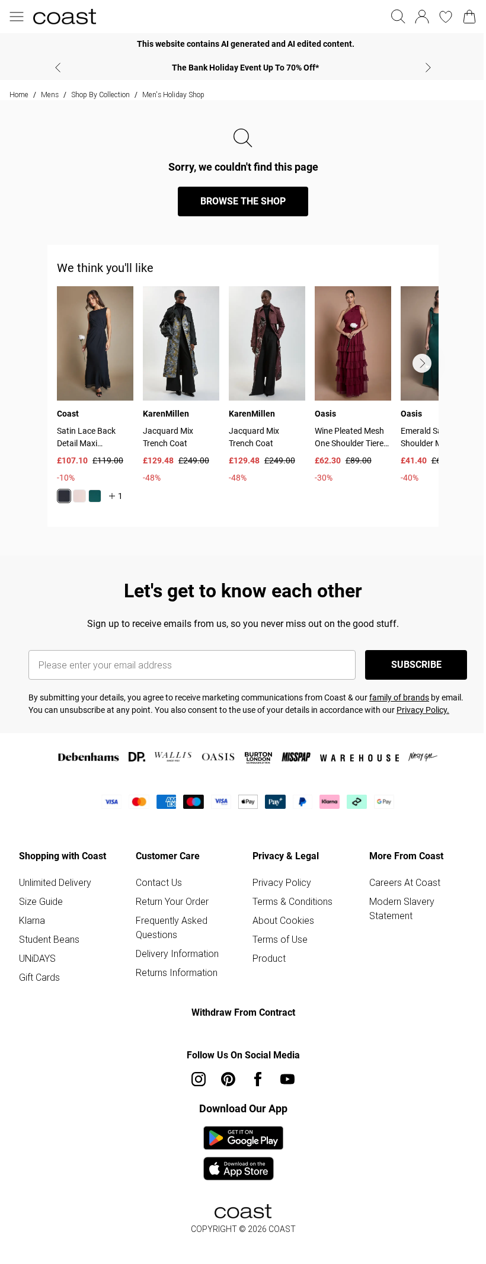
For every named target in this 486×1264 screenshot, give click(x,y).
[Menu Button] (16, 16)
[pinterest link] (228, 1079)
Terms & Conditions (292, 901)
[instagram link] (198, 1079)
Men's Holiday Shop (173, 94)
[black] (64, 496)
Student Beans (49, 939)
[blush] (79, 496)
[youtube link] (287, 1079)
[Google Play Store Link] (243, 1138)
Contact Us (159, 882)
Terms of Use (280, 939)
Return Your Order (172, 901)
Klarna (32, 920)
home (18, 94)
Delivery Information (177, 953)
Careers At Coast (404, 882)
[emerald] (94, 496)
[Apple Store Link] (243, 1168)
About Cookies (283, 920)
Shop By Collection (100, 94)
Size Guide (41, 901)
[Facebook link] (258, 1079)
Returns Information (177, 972)
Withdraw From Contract (243, 1012)
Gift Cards (39, 977)
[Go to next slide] (422, 363)
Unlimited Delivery (55, 882)
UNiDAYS (37, 958)
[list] (248, 401)
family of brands (399, 697)
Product (269, 958)
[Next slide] (428, 67)
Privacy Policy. (423, 710)
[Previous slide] (57, 67)
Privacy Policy (281, 882)
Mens (50, 94)
